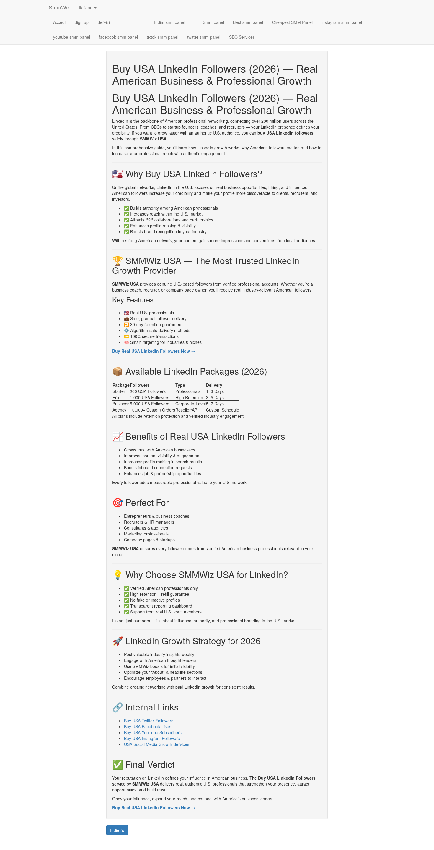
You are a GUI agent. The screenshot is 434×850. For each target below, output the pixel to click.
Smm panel (213, 22)
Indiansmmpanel (169, 22)
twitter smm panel (203, 37)
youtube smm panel (71, 37)
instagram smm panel (342, 22)
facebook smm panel (118, 37)
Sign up (81, 22)
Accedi (59, 22)
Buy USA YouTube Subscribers (153, 732)
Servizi (103, 22)
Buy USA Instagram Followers (152, 738)
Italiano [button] (86, 7)
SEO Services (242, 37)
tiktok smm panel (162, 37)
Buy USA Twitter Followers (148, 720)
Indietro (117, 830)
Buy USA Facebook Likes (147, 726)
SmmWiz (59, 7)
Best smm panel (248, 22)
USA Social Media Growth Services (156, 744)
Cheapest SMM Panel (292, 22)
